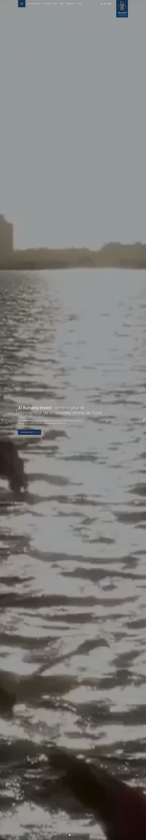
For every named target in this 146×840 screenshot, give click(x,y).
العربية (109, 3)
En (105, 4)
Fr (102, 4)
